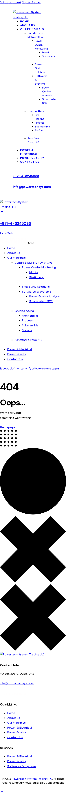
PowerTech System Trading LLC (32, 779)
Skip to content (10, 2)
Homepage (7, 427)
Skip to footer (31, 2)
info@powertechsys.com (32, 187)
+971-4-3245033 (26, 176)
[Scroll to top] (2, 791)
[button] (2, 212)
